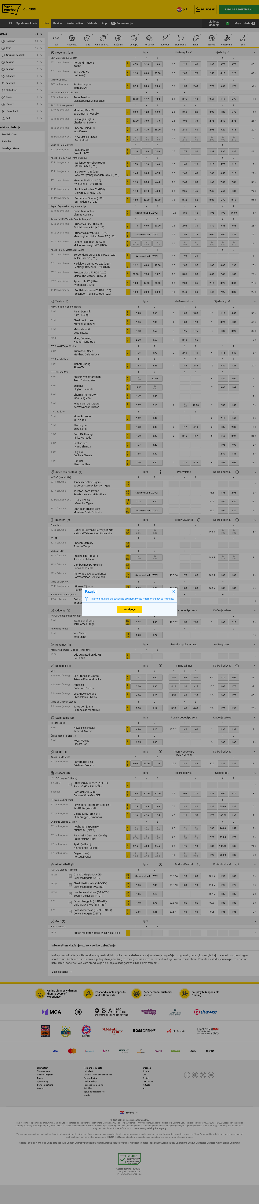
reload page (129, 609)
